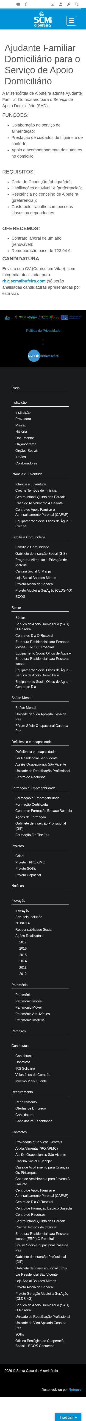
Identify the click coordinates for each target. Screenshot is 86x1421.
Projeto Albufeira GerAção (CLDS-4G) (43, 590)
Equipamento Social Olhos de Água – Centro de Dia (43, 684)
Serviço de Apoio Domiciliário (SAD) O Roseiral (42, 626)
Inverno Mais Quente (31, 1081)
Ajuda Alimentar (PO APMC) (36, 1148)
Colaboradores (26, 463)
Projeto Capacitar (28, 875)
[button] (76, 4)
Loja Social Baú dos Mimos (35, 578)
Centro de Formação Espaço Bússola (43, 811)
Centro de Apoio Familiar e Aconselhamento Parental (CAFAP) (41, 512)
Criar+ (20, 856)
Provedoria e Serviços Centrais (38, 1142)
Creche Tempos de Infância (35, 490)
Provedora (23, 419)
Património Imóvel (28, 1001)
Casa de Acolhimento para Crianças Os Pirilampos (42, 1169)
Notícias (17, 886)
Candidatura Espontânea (33, 1121)
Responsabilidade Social (33, 929)
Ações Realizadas (29, 936)
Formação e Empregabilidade (33, 788)
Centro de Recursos (30, 777)
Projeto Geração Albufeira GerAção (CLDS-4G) (41, 1296)
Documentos (25, 438)
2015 (23, 955)
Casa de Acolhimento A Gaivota (39, 503)
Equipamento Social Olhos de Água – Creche (43, 523)
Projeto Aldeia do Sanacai (34, 584)
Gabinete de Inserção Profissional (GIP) (40, 826)
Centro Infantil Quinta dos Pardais (40, 497)
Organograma (25, 444)
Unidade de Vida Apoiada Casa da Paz (40, 716)
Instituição (19, 402)
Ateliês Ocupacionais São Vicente (40, 764)
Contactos (19, 1132)
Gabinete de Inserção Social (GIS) (41, 553)
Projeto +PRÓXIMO (30, 862)
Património (19, 985)
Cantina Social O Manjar (33, 571)
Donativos (23, 1062)
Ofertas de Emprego (30, 1108)
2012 (23, 974)
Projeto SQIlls (25, 868)
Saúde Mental (21, 698)
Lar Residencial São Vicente (36, 758)
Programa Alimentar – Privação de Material (41, 562)
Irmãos (20, 457)
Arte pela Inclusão (28, 917)
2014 (23, 961)
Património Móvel (28, 1007)
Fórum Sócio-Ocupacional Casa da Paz (41, 728)
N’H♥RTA (22, 923)
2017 (23, 942)
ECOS (20, 597)
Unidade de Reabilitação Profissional (42, 771)
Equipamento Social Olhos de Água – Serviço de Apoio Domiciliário (43, 672)
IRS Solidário (25, 1068)
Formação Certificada (31, 804)
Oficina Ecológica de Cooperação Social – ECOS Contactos (40, 1343)
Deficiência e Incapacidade (31, 742)
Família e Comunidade (28, 537)
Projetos (17, 846)
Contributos (20, 1046)
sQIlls (19, 1334)
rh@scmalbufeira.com (24, 281)
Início (15, 388)
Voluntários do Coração (32, 1075)
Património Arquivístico (32, 1014)
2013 (23, 967)
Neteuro (75, 1390)
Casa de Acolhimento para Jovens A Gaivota (42, 1181)
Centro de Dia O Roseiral (34, 635)
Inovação (18, 900)
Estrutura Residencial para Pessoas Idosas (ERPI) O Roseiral (42, 644)
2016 (23, 948)
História (21, 431)
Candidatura (24, 1115)
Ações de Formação (30, 817)
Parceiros (18, 1031)
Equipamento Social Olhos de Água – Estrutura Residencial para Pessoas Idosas (43, 658)
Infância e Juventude (26, 474)
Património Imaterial (30, 1020)
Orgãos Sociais (27, 450)
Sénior (16, 608)
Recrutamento (22, 1092)
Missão (20, 425)
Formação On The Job (32, 835)
